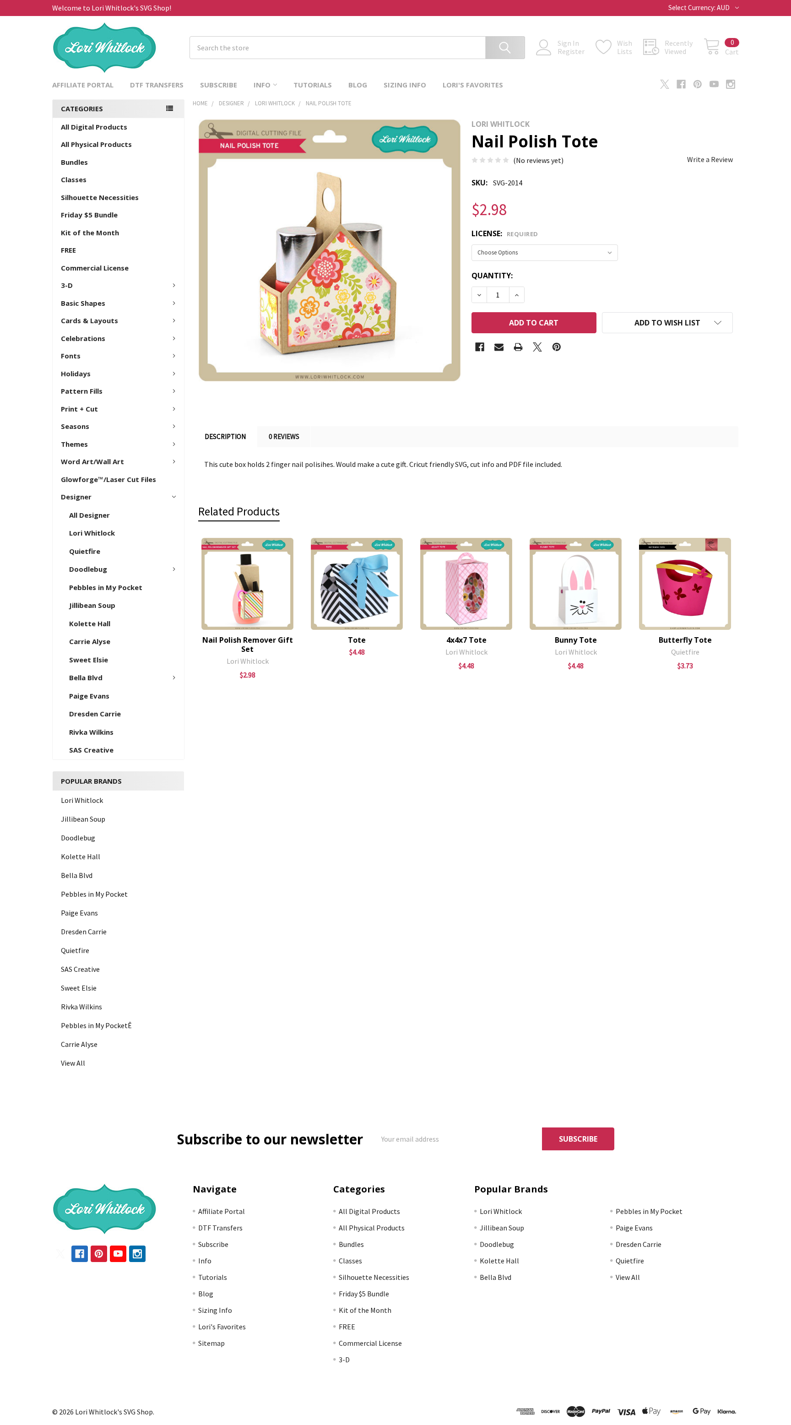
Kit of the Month (90, 232)
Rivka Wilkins (91, 732)
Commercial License (95, 267)
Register (571, 51)
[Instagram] (730, 84)
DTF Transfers (157, 84)
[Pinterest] (697, 84)
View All (73, 1062)
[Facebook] (681, 84)
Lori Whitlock (92, 532)
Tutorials (312, 84)
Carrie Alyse (89, 641)
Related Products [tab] (239, 511)
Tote (357, 640)
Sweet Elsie (88, 659)
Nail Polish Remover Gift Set (247, 644)
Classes (74, 179)
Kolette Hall (89, 623)
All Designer (89, 515)
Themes (74, 444)
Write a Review (710, 159)
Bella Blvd (86, 677)
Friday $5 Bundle (89, 214)
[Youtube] (714, 84)
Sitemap (211, 1343)
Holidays (76, 373)
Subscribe (218, 84)
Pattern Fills (82, 391)
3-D (67, 285)
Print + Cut (79, 408)
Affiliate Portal (83, 84)
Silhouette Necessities (100, 197)
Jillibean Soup (92, 605)
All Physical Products (96, 144)
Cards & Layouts (89, 320)
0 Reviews (284, 436)
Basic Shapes (83, 303)
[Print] (518, 347)
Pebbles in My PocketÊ (96, 1025)
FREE (68, 250)
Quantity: (492, 276)
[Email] (499, 347)
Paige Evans (89, 695)
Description (225, 436)
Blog (357, 84)
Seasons (75, 426)
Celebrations (83, 338)
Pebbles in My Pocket (105, 587)
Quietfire (84, 551)
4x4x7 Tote (466, 640)
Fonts (71, 355)
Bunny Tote (576, 640)
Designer (76, 496)
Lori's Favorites (473, 84)
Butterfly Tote (685, 640)
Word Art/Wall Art (92, 461)
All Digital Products (94, 126)
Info (262, 84)
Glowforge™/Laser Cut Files (108, 479)
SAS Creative (91, 749)
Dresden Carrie (95, 713)
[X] (664, 84)
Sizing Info (405, 84)
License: (504, 233)
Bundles (74, 162)
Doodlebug (88, 569)
